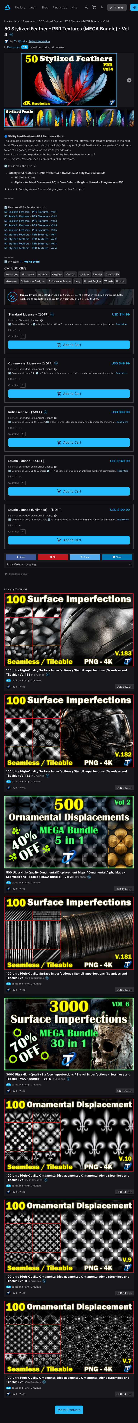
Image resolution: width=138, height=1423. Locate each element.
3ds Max (84, 274)
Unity (77, 281)
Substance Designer (33, 281)
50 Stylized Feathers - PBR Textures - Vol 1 (30, 234)
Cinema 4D (112, 274)
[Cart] (94, 7)
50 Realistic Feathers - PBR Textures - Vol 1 (30, 211)
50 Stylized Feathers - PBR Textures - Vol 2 (30, 238)
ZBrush (108, 281)
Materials (43, 274)
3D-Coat (70, 274)
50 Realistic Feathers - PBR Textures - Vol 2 (30, 216)
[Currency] (102, 7)
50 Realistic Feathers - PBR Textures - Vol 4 (30, 225)
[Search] (86, 7)
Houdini (120, 281)
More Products (69, 1410)
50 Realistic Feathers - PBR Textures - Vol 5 (30, 230)
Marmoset (12, 281)
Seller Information (39, 41)
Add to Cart (72, 345)
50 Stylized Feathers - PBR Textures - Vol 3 (30, 243)
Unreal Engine (92, 281)
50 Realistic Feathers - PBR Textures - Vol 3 (30, 220)
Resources (13, 47)
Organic (57, 274)
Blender (97, 274)
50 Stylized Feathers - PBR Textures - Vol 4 (30, 247)
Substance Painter (60, 281)
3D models (28, 274)
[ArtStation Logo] (7, 7)
